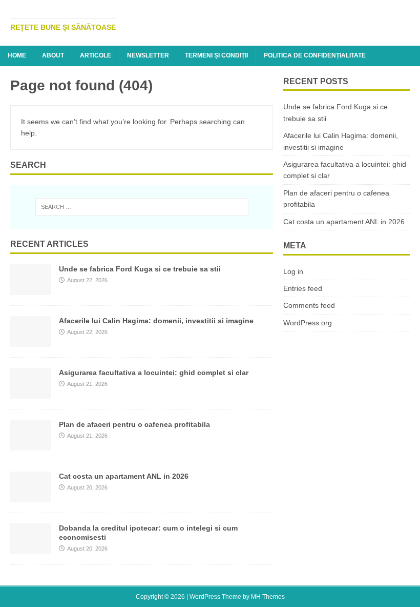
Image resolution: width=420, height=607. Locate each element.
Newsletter (148, 55)
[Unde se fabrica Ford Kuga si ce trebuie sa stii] (30, 289)
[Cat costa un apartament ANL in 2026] (30, 496)
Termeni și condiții (216, 55)
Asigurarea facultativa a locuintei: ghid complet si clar (153, 372)
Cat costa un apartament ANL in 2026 (123, 476)
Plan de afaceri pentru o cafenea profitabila (134, 424)
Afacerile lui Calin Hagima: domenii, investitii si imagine (156, 321)
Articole (95, 55)
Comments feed (309, 305)
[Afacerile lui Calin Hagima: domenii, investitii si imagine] (30, 341)
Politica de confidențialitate (315, 55)
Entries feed (302, 288)
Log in (293, 271)
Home (17, 55)
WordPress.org (307, 323)
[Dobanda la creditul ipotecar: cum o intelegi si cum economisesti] (30, 548)
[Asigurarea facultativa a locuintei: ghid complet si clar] (30, 392)
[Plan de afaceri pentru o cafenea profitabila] (30, 444)
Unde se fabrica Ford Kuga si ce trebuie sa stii (140, 269)
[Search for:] (142, 207)
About (53, 55)
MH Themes (268, 596)
